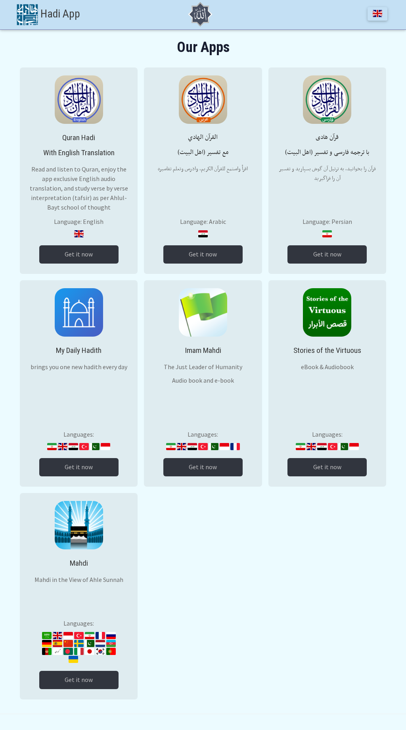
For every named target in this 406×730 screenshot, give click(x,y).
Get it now (79, 254)
